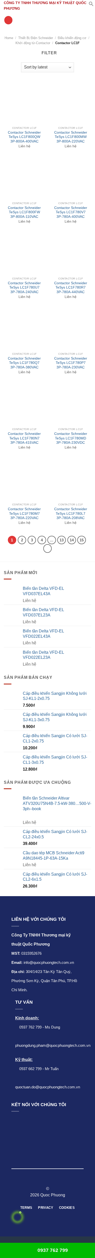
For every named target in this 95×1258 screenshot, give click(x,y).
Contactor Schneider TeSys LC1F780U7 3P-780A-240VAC (24, 287)
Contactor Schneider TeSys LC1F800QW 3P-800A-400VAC (24, 137)
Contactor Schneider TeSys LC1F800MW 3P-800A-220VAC (70, 137)
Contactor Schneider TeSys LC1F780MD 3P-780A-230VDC (70, 438)
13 (62, 540)
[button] (91, 5)
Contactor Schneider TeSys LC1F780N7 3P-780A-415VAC (24, 438)
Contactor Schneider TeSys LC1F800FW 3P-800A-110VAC (24, 212)
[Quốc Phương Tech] (47, 20)
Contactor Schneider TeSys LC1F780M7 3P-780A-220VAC (24, 513)
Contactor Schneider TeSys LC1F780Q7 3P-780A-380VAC (24, 363)
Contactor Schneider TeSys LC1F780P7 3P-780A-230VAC (70, 363)
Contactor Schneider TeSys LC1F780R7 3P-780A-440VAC (70, 287)
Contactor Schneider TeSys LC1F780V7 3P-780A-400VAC (70, 212)
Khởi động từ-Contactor (32, 43)
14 (72, 540)
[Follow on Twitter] (51, 1179)
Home (9, 38)
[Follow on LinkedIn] (57, 1179)
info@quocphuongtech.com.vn (49, 962)
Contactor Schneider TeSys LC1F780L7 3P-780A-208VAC (70, 513)
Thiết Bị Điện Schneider (35, 38)
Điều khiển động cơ (72, 38)
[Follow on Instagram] (44, 1179)
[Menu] (8, 20)
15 (82, 540)
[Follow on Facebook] (38, 1179)
